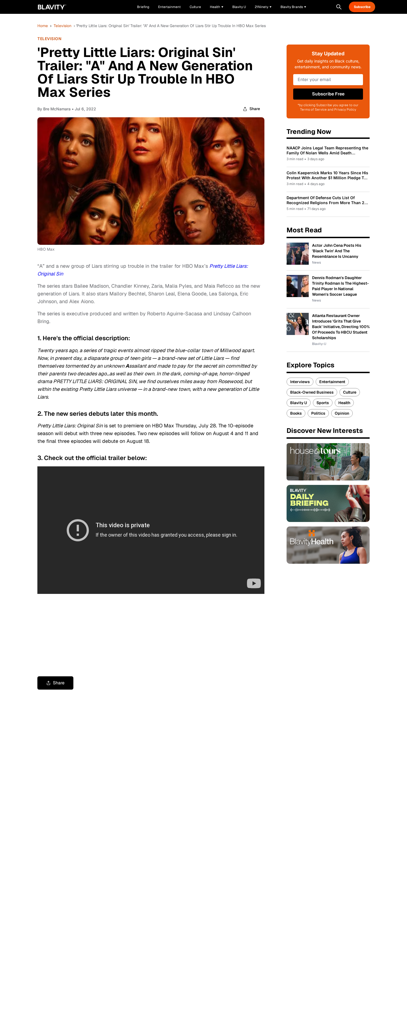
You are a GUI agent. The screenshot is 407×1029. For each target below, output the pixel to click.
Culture (349, 392)
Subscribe (362, 7)
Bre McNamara (57, 108)
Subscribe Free (328, 94)
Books (296, 413)
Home (42, 25)
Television (62, 25)
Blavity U (298, 402)
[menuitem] (216, 7)
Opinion (342, 413)
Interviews (300, 381)
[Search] (338, 6)
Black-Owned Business (312, 392)
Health (344, 402)
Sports (322, 402)
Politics (318, 413)
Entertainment (332, 381)
